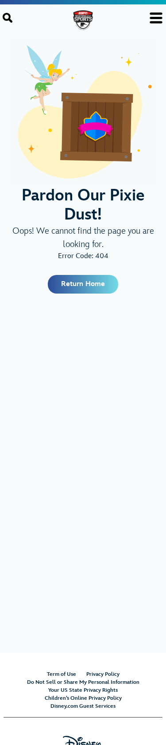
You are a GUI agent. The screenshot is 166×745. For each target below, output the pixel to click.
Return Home (83, 284)
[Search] (7, 17)
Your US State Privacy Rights (83, 690)
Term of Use (61, 674)
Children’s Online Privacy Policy (83, 698)
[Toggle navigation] (156, 18)
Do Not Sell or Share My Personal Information (83, 682)
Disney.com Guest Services (83, 706)
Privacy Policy (103, 674)
